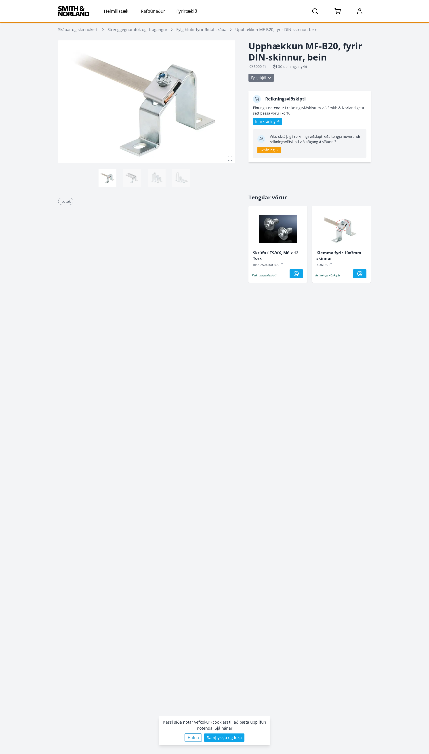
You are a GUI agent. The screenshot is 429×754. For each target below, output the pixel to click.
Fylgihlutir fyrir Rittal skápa (201, 29)
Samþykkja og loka (224, 737)
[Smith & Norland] (73, 11)
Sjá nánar (223, 728)
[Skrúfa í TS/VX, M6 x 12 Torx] (278, 230)
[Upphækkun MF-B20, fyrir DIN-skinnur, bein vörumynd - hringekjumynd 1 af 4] (107, 178)
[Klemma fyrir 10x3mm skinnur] (341, 230)
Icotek (66, 201)
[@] (296, 273)
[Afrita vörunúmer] (264, 66)
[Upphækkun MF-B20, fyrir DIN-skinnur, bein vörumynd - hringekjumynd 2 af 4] (132, 178)
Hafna (193, 737)
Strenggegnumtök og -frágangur (137, 29)
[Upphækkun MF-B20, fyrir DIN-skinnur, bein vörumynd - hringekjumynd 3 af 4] (157, 178)
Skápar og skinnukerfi (78, 29)
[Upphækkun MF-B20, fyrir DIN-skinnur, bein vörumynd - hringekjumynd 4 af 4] (181, 178)
